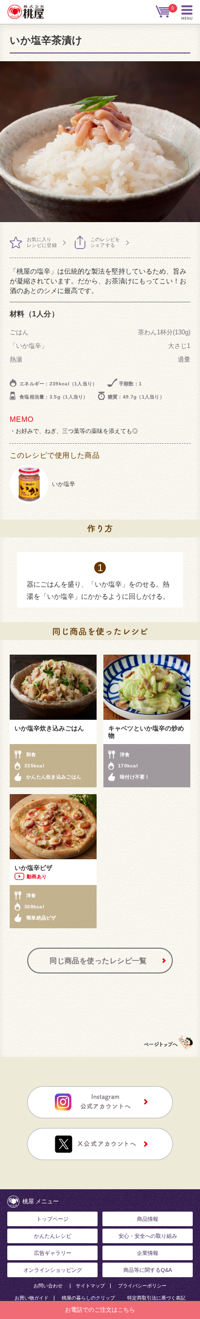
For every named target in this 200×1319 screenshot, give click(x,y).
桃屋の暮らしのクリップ (88, 1298)
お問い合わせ (48, 1286)
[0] (163, 11)
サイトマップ (90, 1286)
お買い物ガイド (32, 1298)
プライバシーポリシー (142, 1286)
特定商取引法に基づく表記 (156, 1298)
